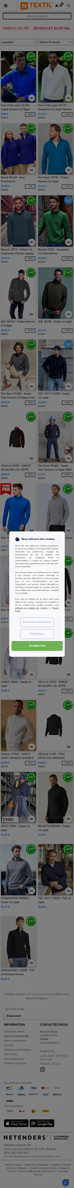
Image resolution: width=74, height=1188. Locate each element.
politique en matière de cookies (31, 608)
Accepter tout (37, 645)
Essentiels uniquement (37, 622)
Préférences (37, 634)
